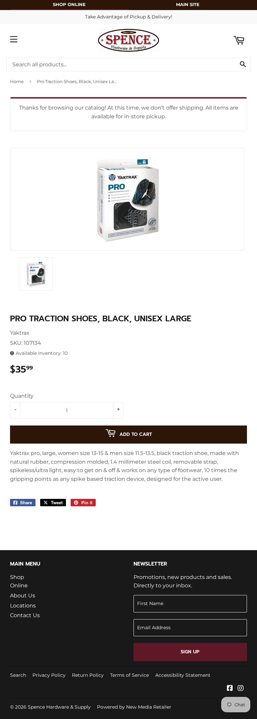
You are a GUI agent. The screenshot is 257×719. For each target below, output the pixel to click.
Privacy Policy (49, 675)
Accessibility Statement (182, 675)
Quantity (21, 396)
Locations (23, 605)
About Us (22, 595)
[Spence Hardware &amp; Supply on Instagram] (241, 688)
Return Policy (88, 675)
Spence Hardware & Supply (59, 707)
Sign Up (190, 651)
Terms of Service (129, 675)
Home (17, 81)
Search (18, 675)
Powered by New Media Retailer (134, 707)
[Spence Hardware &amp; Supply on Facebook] (230, 688)
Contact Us (25, 615)
